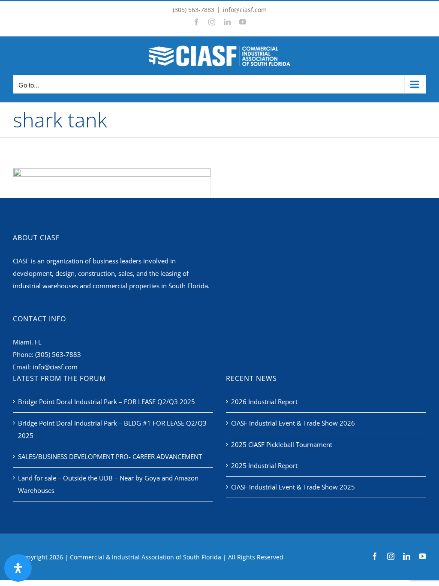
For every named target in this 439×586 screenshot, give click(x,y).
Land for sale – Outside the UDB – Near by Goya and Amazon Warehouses (108, 484)
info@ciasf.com (245, 10)
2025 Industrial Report (264, 465)
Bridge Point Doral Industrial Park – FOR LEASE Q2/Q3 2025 (106, 401)
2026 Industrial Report (264, 401)
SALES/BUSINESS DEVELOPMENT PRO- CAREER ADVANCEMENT (110, 456)
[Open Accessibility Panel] (18, 568)
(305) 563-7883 (58, 354)
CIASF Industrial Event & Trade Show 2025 (293, 487)
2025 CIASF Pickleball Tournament (281, 444)
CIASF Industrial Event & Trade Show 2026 (293, 423)
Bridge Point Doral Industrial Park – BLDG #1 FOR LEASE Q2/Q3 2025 (112, 429)
